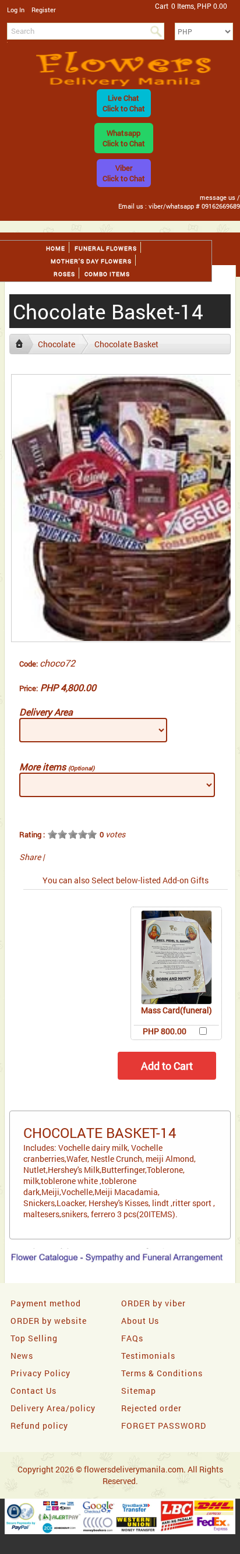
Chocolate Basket (126, 344)
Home (55, 248)
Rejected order (151, 1408)
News (21, 1355)
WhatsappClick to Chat (124, 138)
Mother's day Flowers (91, 261)
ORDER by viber (153, 1303)
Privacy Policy (40, 1373)
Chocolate (56, 344)
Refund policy (39, 1425)
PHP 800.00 (164, 1031)
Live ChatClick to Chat (124, 103)
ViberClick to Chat (124, 173)
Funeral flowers (106, 248)
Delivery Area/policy (53, 1408)
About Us (140, 1320)
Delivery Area (46, 712)
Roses (64, 274)
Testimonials (148, 1355)
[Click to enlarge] (176, 957)
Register (43, 9)
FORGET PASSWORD (163, 1425)
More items (56, 766)
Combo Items (107, 274)
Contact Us (33, 1390)
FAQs (132, 1338)
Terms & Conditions (162, 1373)
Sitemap (138, 1390)
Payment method (45, 1303)
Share (30, 856)
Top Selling (34, 1338)
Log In (15, 9)
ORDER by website (48, 1320)
